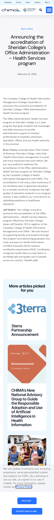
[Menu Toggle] (49, 10)
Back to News (27, 29)
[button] (40, 10)
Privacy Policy (24, 486)
